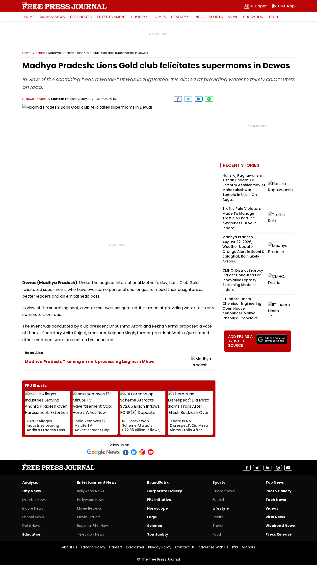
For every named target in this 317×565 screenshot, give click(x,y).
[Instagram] (142, 452)
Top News (274, 482)
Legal (152, 517)
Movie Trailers (89, 517)
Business (139, 17)
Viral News (275, 517)
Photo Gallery (278, 491)
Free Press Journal (64, 5)
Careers (116, 547)
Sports (216, 17)
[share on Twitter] (188, 99)
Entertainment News (96, 482)
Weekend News (280, 525)
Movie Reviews (89, 508)
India (199, 17)
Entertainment (111, 17)
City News (31, 491)
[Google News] (103, 452)
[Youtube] (151, 452)
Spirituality (157, 534)
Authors (248, 547)
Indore (40, 53)
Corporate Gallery (164, 491)
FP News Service (34, 99)
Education (253, 17)
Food (216, 534)
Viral (233, 17)
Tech (273, 17)
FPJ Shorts (81, 17)
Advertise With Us (213, 547)
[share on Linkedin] (199, 99)
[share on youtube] (288, 468)
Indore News (32, 508)
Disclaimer (135, 547)
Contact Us (185, 547)
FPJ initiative (159, 499)
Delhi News (31, 525)
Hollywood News (90, 499)
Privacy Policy (159, 547)
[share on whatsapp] (209, 99)
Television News (90, 534)
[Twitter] (134, 452)
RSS (235, 547)
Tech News (275, 499)
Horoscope (157, 508)
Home (29, 17)
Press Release (278, 534)
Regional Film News (93, 525)
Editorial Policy (93, 547)
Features (180, 17)
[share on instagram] (278, 468)
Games (160, 17)
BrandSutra (158, 482)
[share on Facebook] (178, 99)
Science (154, 525)
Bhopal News (33, 517)
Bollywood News (90, 491)
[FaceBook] (125, 452)
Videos (271, 508)
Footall (218, 499)
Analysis (30, 482)
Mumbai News (52, 17)
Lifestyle (220, 508)
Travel (217, 525)
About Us (69, 547)
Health (218, 517)
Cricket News (223, 491)
